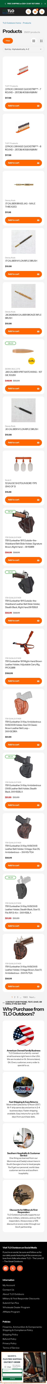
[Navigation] (42, 11)
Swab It (8, 480)
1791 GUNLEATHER (13, 537)
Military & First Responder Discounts (21, 1298)
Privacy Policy (9, 1343)
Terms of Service (11, 1348)
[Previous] (5, 4)
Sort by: (8, 49)
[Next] (41, 4)
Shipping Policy (10, 1334)
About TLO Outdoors (13, 1294)
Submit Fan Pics (11, 1303)
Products (27, 23)
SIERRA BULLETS (12, 369)
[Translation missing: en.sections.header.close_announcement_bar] (45, 4)
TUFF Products (11, 86)
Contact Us (8, 1289)
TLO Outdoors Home (12, 23)
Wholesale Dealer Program (16, 1307)
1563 (25, 997)
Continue (12, 1378)
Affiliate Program (11, 1312)
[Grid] (34, 41)
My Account (9, 1285)
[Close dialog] (44, 1353)
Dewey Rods (10, 200)
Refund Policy (9, 1339)
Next (31, 997)
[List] (41, 41)
